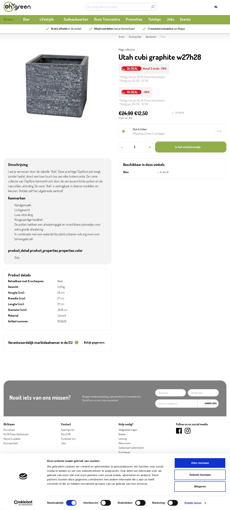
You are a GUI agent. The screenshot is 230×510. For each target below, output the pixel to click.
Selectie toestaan (200, 474)
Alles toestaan (200, 462)
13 (160, 28)
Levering (123, 438)
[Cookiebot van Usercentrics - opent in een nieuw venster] (23, 503)
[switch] (106, 503)
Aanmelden (211, 403)
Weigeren (200, 486)
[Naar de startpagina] (17, 7)
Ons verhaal (9, 429)
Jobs (63, 443)
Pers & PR (65, 434)
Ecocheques (124, 452)
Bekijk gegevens (94, 342)
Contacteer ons (68, 438)
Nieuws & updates (12, 438)
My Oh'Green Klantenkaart (16, 434)
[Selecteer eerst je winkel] (219, 131)
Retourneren (125, 443)
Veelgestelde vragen (128, 429)
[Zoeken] (153, 7)
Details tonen (193, 502)
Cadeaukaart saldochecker (131, 447)
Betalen (122, 434)
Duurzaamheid (11, 443)
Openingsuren (67, 429)
